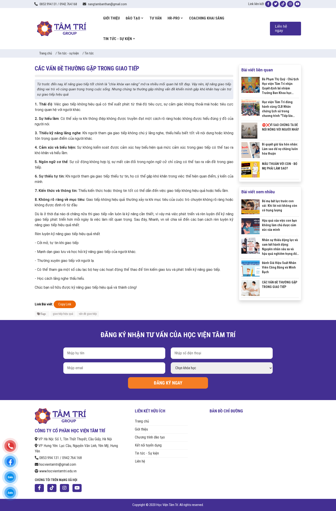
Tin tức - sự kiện (68, 53)
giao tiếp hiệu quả (63, 313)
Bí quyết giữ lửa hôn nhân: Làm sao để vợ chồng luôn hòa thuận (280, 149)
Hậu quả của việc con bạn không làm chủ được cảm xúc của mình (279, 225)
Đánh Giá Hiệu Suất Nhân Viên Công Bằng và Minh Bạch (279, 267)
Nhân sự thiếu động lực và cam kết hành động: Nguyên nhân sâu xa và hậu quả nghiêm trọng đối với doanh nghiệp (280, 247)
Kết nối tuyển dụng (148, 445)
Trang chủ (45, 53)
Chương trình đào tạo (150, 437)
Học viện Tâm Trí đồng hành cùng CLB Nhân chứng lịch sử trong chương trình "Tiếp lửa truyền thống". (277, 109)
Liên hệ (140, 461)
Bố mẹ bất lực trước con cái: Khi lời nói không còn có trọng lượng (279, 205)
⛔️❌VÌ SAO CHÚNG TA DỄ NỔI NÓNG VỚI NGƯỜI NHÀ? (280, 127)
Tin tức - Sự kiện (147, 453)
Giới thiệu (141, 429)
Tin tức (89, 53)
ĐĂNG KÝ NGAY (168, 383)
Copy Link (64, 304)
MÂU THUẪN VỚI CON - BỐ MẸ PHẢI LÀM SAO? (279, 166)
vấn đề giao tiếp (88, 313)
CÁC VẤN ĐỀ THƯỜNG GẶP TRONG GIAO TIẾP (279, 284)
